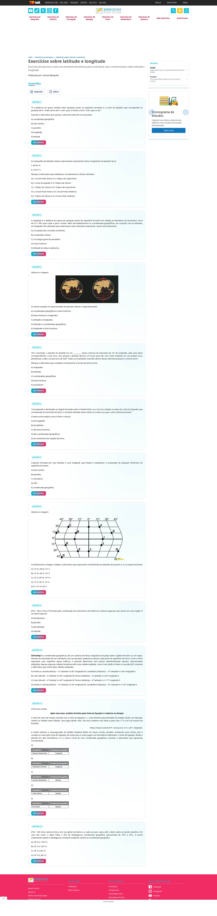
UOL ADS (102, 3)
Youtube (156, 895)
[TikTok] (36, 10)
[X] (43, 10)
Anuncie (31, 892)
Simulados (112, 886)
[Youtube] (30, 10)
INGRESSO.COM (51, 3)
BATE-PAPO (172, 3)
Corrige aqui (113, 890)
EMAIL (185, 3)
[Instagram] (49, 10)
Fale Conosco (73, 890)
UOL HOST (64, 3)
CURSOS (83, 3)
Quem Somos (33, 888)
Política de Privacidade (37, 895)
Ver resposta (38, 142)
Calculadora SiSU (115, 894)
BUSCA (158, 3)
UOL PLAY (93, 3)
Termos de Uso (34, 899)
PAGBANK (74, 3)
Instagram (157, 891)
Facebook (157, 887)
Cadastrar (72, 886)
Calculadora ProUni (116, 897)
